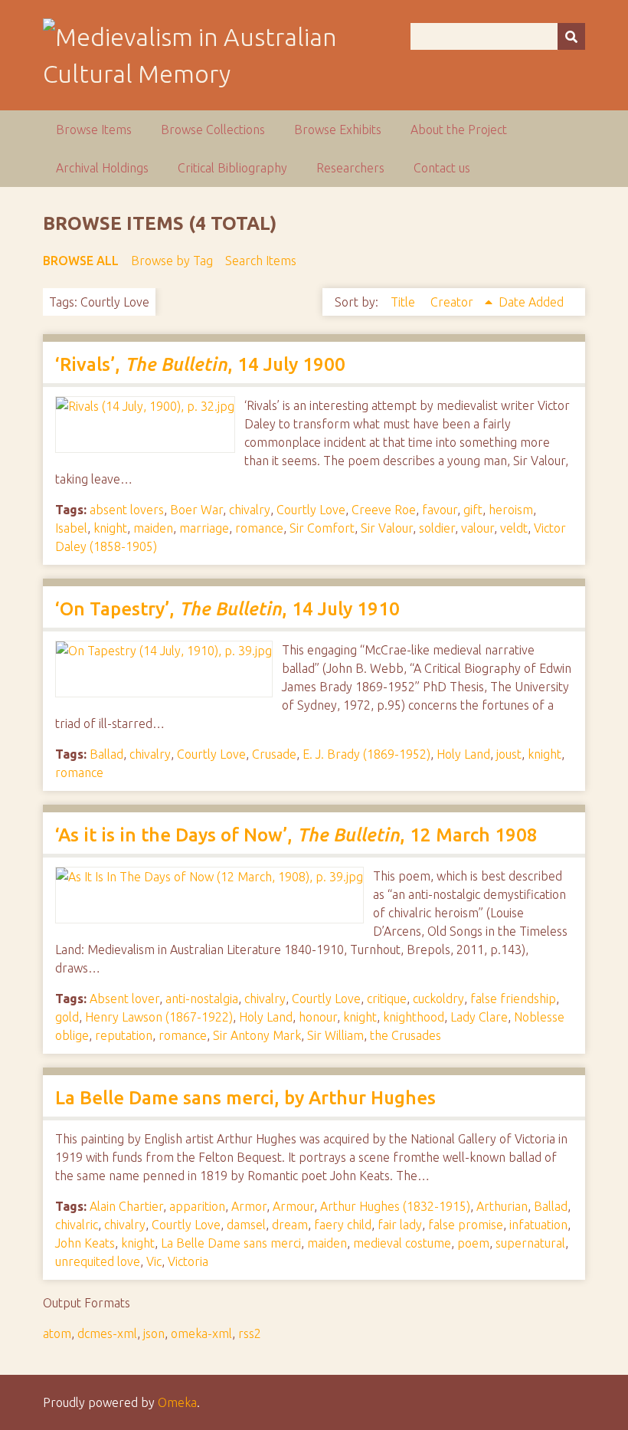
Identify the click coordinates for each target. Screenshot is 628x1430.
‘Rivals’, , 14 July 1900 (200, 364)
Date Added (531, 302)
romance (259, 528)
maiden (153, 528)
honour (318, 1017)
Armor (249, 1206)
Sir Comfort (322, 528)
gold (67, 1017)
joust (509, 754)
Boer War (196, 510)
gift (472, 510)
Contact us (442, 168)
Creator (453, 302)
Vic (154, 1261)
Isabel (71, 528)
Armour (293, 1206)
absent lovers (127, 510)
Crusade (274, 754)
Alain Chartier (126, 1206)
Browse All (81, 260)
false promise (465, 1225)
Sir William (335, 1035)
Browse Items (94, 129)
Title (404, 302)
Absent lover (124, 998)
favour (439, 510)
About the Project (458, 129)
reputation (123, 1035)
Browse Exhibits (337, 129)
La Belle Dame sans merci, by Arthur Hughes (245, 1097)
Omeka (177, 1402)
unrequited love (97, 1261)
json (154, 1333)
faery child (342, 1225)
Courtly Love (310, 510)
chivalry (249, 510)
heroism (511, 510)
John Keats (85, 1243)
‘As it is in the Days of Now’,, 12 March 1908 (296, 835)
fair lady (400, 1225)
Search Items (260, 260)
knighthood (413, 1017)
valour (477, 528)
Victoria (188, 1261)
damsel (246, 1225)
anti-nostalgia (201, 998)
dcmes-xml (107, 1333)
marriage (204, 528)
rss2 (249, 1333)
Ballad (106, 754)
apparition (197, 1206)
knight (110, 528)
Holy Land (463, 754)
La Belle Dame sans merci (231, 1243)
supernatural (530, 1243)
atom (57, 1333)
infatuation (538, 1225)
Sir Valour (387, 528)
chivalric (76, 1225)
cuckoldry (438, 998)
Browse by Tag (172, 260)
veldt (514, 528)
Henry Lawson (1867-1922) (159, 1017)
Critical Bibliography (232, 168)
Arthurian (502, 1206)
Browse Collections (213, 129)
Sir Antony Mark (257, 1035)
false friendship (513, 998)
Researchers (350, 168)
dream (290, 1225)
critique (387, 998)
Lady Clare (479, 1017)
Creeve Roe (384, 510)
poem (473, 1243)
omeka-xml (201, 1333)
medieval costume (402, 1243)
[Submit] (571, 36)
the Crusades (405, 1035)
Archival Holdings (102, 168)
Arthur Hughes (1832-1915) (395, 1206)
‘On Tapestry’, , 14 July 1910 (227, 609)
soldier (437, 528)
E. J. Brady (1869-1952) (366, 754)
